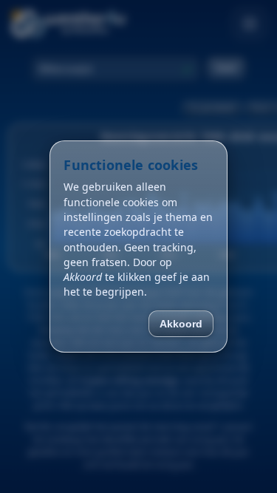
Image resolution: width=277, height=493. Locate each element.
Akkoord (181, 324)
